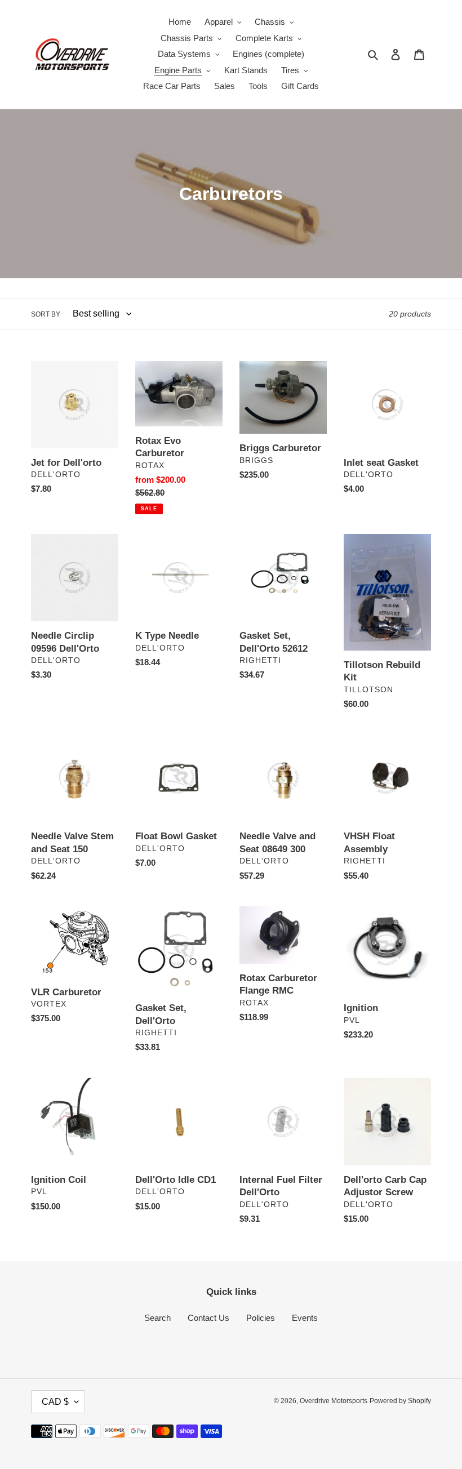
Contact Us (208, 1318)
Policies (260, 1318)
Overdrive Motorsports (333, 1401)
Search (157, 1318)
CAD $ (55, 1401)
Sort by (45, 314)
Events (305, 1318)
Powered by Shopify (400, 1401)
